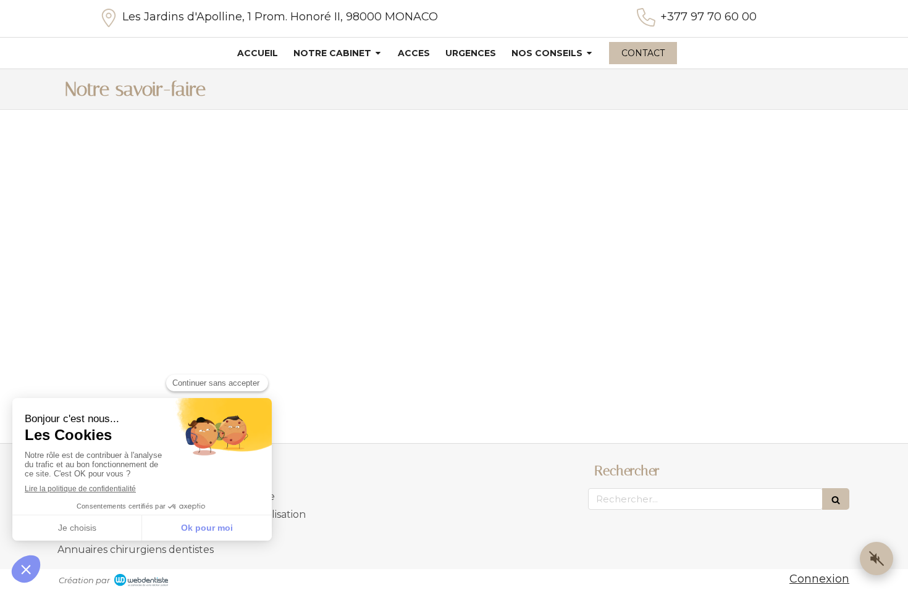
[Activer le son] (876, 558)
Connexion (819, 579)
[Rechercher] (835, 499)
